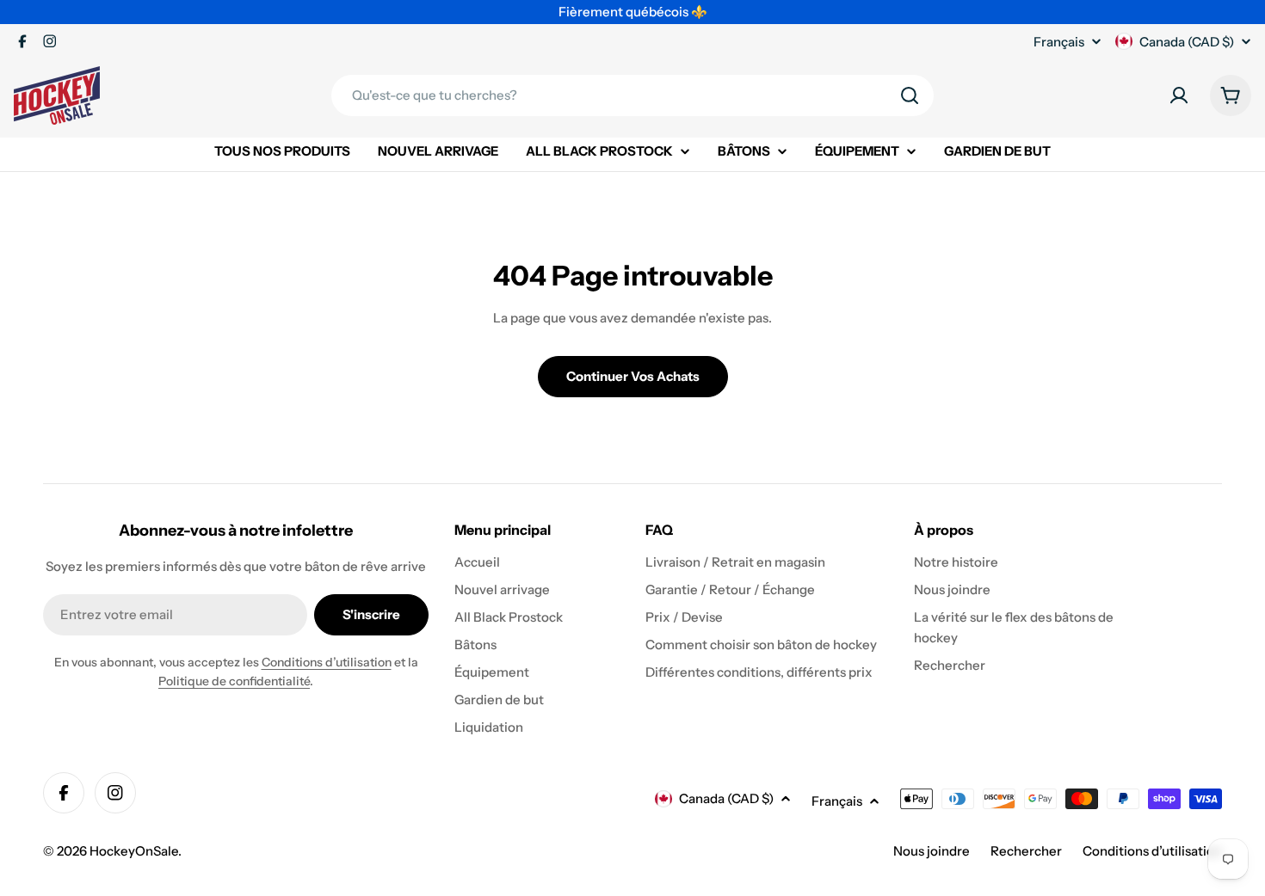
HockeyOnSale (133, 851)
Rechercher (1026, 851)
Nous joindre (931, 851)
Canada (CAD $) (1186, 42)
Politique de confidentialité (234, 681)
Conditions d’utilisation (327, 662)
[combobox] (632, 95)
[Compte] (1179, 95)
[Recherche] (909, 95)
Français (1059, 41)
